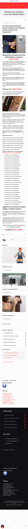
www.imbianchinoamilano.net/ (8, 397)
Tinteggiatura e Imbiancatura (7, 402)
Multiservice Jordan (6, 398)
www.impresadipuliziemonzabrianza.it (9, 399)
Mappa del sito (9, 504)
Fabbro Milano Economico (7, 266)
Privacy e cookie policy (17, 504)
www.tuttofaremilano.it (6, 394)
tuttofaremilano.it (7, 357)
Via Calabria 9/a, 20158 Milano (8, 362)
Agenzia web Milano (19, 502)
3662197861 (14, 1)
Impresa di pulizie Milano (7, 401)
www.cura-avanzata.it (7, 495)
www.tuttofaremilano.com (7, 395)
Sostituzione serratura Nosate (8, 315)
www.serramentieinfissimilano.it (10, 355)
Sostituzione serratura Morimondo (9, 342)
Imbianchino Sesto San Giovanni (8, 403)
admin (9, 22)
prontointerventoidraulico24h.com (10, 352)
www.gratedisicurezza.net (7, 393)
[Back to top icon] (25, 526)
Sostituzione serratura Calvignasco (10, 345)
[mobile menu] (26, 5)
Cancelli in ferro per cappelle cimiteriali (9, 289)
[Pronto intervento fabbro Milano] (14, 5)
